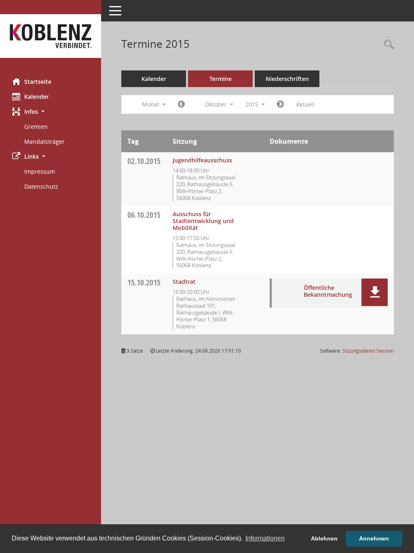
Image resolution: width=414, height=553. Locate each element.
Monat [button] (151, 104)
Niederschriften (287, 79)
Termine (220, 79)
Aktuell (305, 104)
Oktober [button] (216, 104)
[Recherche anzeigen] (387, 44)
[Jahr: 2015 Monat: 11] (280, 104)
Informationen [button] (265, 538)
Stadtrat (184, 281)
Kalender (36, 96)
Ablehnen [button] (324, 538)
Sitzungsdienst (368, 350)
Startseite (37, 81)
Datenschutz (41, 186)
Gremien (36, 126)
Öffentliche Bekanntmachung (328, 291)
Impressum (39, 171)
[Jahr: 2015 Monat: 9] (181, 104)
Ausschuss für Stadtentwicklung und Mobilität (203, 221)
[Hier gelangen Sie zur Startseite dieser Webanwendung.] (50, 36)
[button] (50, 111)
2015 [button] (252, 104)
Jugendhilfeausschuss (202, 160)
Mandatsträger (44, 141)
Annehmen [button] (374, 538)
